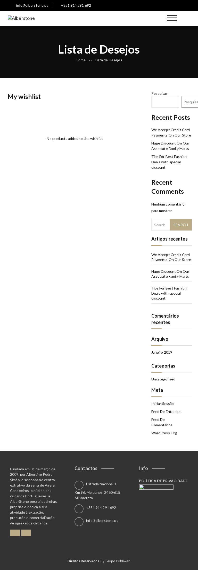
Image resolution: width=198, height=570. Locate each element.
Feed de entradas (165, 411)
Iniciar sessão (162, 403)
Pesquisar (159, 93)
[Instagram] (26, 533)
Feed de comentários (162, 422)
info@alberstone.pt (32, 5)
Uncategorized (163, 379)
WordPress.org (164, 433)
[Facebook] (15, 533)
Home (81, 60)
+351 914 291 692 (76, 5)
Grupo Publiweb (117, 561)
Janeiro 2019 (161, 352)
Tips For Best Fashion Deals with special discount (169, 161)
